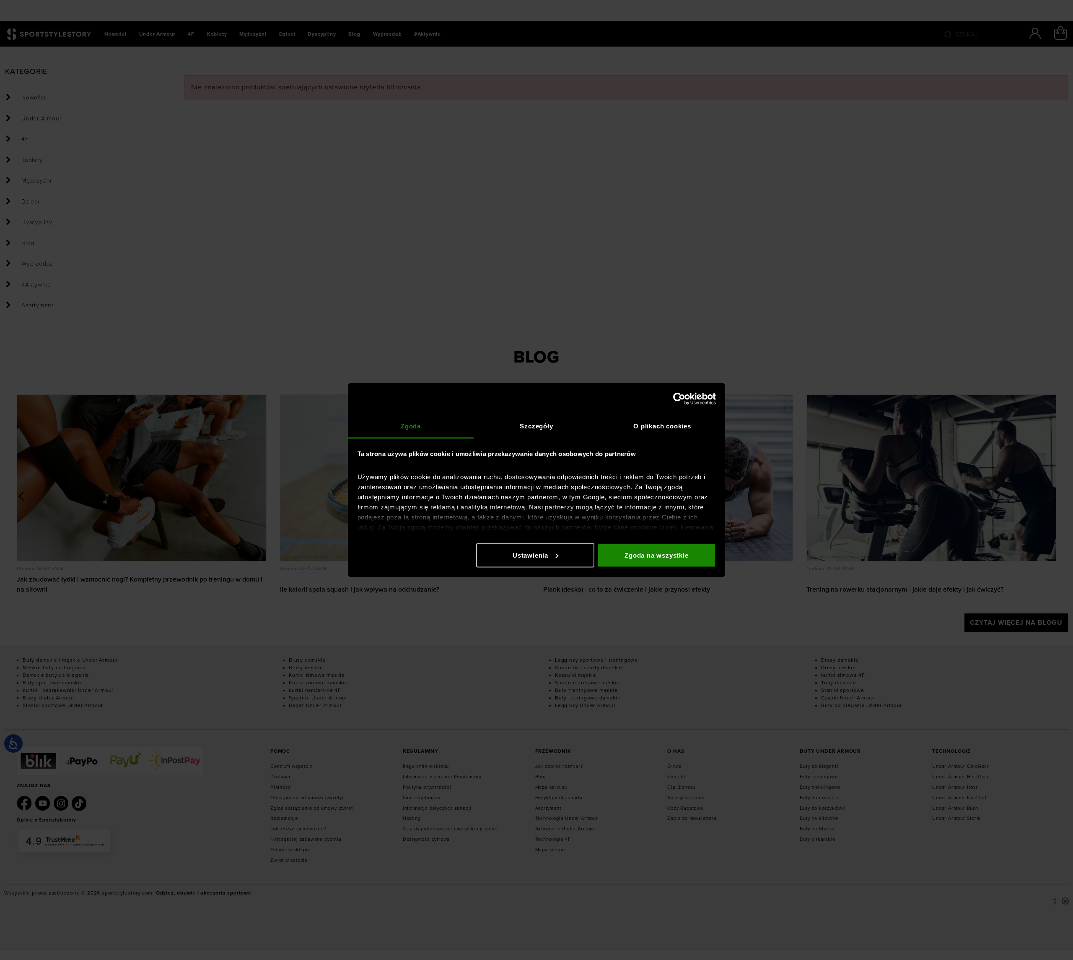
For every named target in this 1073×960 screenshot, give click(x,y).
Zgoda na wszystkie (656, 554)
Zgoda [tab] (411, 426)
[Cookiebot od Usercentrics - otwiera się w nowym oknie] (679, 398)
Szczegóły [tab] (536, 426)
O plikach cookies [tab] (662, 426)
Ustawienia (530, 554)
